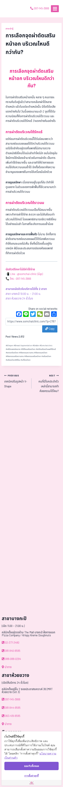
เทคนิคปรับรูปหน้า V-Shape (15, 381)
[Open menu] (55, 8)
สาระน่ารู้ (9, 28)
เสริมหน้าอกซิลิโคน (13, 360)
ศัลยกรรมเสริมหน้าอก (32, 356)
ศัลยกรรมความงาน (26, 352)
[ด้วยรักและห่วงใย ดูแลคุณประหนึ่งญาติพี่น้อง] (12, 9)
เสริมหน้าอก (46, 356)
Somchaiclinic (46, 345)
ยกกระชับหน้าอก (12, 352)
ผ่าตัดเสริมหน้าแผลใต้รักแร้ (46, 349)
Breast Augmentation (23, 345)
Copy (51, 329)
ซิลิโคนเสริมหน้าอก (28, 349)
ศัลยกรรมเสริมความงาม (15, 356)
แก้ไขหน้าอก (25, 360)
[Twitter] (32, 314)
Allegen (9, 345)
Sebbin (36, 345)
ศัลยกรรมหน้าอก (40, 352)
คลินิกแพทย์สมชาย (13, 349)
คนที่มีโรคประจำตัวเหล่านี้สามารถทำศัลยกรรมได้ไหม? (48, 383)
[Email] (46, 314)
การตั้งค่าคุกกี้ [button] (31, 775)
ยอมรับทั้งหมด (31, 765)
